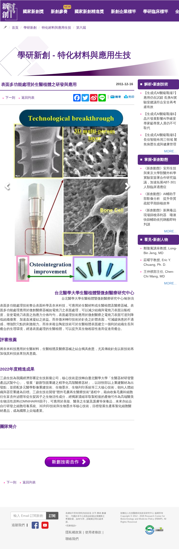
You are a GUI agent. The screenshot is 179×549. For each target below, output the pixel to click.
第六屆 (81, 27)
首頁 (15, 27)
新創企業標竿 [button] (123, 11)
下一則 (10, 97)
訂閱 (52, 516)
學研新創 (30, 27)
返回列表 (27, 97)
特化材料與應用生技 (56, 27)
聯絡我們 (72, 539)
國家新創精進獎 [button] (89, 11)
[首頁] (9, 11)
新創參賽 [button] (59, 11)
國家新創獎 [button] (33, 11)
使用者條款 (93, 532)
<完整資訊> (70, 526)
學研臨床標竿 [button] (155, 11)
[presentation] (7, 186)
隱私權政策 (73, 532)
